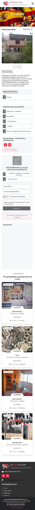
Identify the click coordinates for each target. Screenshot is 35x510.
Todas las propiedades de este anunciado (18, 216)
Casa (17, 355)
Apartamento (17, 311)
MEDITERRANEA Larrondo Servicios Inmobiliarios (17, 169)
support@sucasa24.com (12, 471)
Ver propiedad (8, 284)
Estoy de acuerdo (16, 507)
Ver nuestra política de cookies (16, 504)
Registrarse (7, 493)
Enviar (15, 208)
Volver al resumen (10, 149)
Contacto (6, 495)
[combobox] (6, 196)
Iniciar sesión (7, 490)
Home (5, 488)
